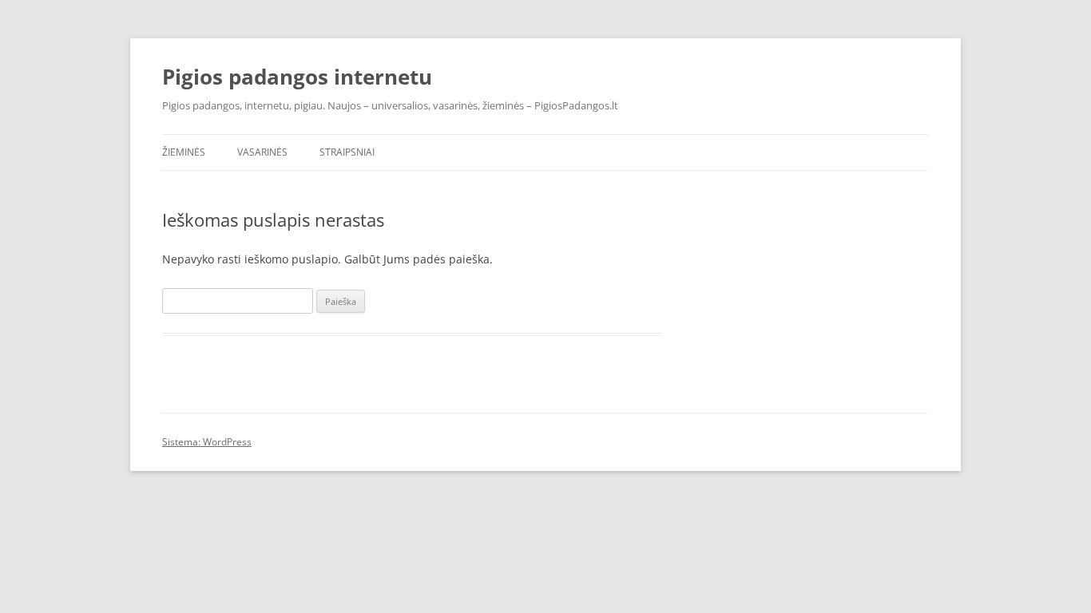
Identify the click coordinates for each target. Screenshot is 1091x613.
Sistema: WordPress (207, 442)
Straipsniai (347, 152)
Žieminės (183, 152)
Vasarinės (262, 152)
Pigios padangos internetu (297, 76)
